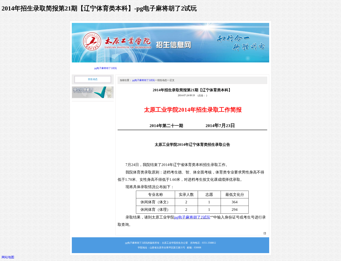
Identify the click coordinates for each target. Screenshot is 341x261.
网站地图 (8, 257)
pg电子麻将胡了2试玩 (105, 68)
